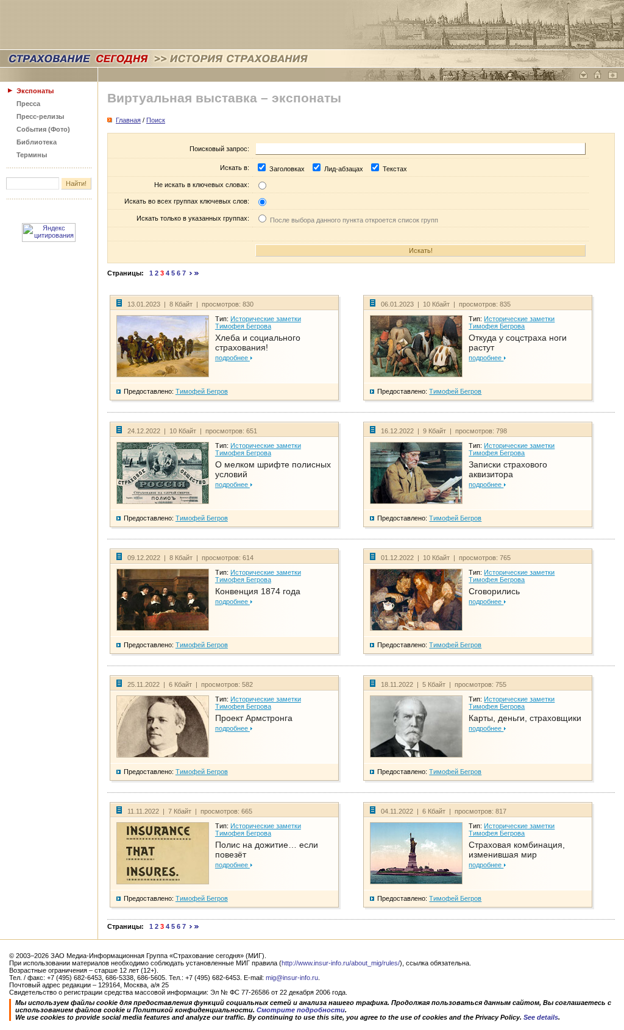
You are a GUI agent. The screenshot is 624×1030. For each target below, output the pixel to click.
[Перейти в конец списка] (196, 273)
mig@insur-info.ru (292, 977)
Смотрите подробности (301, 1010)
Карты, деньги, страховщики (525, 718)
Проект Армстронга (253, 718)
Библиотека (36, 142)
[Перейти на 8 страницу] (191, 273)
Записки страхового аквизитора (508, 469)
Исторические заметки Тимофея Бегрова (258, 322)
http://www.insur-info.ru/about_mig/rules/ (341, 963)
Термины (31, 154)
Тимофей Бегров (202, 391)
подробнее (232, 357)
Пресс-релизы (40, 116)
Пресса (28, 103)
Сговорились (494, 591)
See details (540, 1017)
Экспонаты (35, 90)
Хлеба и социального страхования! (257, 342)
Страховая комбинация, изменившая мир (517, 849)
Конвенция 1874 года (257, 591)
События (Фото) (43, 129)
